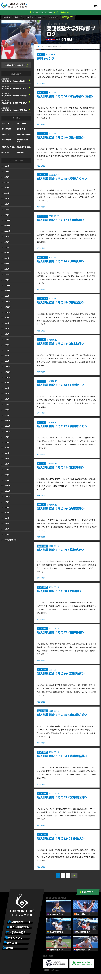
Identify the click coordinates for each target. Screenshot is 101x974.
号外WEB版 (10, 942)
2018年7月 (5, 394)
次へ (74, 875)
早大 (53, 17)
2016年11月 (6, 491)
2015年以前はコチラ (9, 540)
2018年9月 (5, 383)
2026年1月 (5, 172)
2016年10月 (6, 497)
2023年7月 (5, 247)
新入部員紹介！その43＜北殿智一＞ (61, 385)
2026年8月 (5, 166)
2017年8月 (5, 442)
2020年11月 (6, 291)
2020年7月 (5, 296)
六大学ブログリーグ (19, 922)
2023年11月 (6, 226)
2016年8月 (5, 507)
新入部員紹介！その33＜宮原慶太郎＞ (62, 797)
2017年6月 (5, 453)
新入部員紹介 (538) (24, 147)
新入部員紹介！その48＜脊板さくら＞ (62, 179)
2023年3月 (5, 269)
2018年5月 (5, 404)
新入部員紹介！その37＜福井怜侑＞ (61, 632)
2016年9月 (5, 502)
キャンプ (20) (6, 129)
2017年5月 (5, 459)
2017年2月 (5, 475)
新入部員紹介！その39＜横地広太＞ (61, 550)
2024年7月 (5, 199)
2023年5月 (5, 258)
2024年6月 (5, 204)
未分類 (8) (5, 152)
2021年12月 (6, 285)
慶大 (67, 17)
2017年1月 (5, 480)
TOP (37, 46)
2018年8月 (5, 388)
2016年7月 (5, 513)
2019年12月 (6, 302)
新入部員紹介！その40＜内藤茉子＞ (61, 508)
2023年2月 (5, 274)
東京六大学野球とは (18, 927)
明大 (6, 17)
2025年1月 (5, 188)
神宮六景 (8, 948)
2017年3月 (5, 469)
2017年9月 (5, 437)
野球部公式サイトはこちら (15, 65)
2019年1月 (5, 361)
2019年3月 (5, 350)
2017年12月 (6, 421)
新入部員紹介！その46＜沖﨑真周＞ (61, 261)
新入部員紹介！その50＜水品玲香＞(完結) (65, 96)
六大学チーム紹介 (16, 932)
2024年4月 (5, 209)
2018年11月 (6, 372)
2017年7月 (5, 448)
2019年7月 (5, 329)
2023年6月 (5, 253)
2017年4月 (5, 464)
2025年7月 (5, 182)
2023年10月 (6, 231)
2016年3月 (5, 534)
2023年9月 (5, 237)
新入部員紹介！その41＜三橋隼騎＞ (61, 467)
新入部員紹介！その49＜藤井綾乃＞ (61, 137)
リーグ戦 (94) (6, 140)
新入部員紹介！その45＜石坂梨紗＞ (61, 302)
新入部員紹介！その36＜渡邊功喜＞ (61, 673)
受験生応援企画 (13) (22, 141)
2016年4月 (5, 529)
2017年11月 (6, 426)
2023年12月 (6, 220)
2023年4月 (5, 264)
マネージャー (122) (24, 134)
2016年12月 (6, 486)
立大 (41, 17)
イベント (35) (21, 123)
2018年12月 (6, 367)
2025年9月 (5, 177)
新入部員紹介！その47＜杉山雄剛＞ (61, 220)
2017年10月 (6, 432)
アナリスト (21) (7, 123)
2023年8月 (5, 242)
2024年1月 (5, 215)
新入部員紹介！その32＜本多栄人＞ (61, 838)
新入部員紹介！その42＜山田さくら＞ (62, 426)
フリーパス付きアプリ (42, 12)
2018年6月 (5, 399)
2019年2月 (5, 356)
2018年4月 (5, 410)
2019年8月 (5, 323)
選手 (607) (20, 152)
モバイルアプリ (14, 937)
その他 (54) (21, 129)
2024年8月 (5, 193)
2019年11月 (6, 307)
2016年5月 (5, 524)
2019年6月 (5, 334)
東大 (29, 17)
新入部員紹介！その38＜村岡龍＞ (59, 591)
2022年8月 (5, 280)
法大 (18, 17)
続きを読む (41, 83)
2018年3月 (5, 415)
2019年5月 (5, 339)
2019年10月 (6, 312)
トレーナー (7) (6, 134)
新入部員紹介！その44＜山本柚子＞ (61, 344)
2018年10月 (6, 377)
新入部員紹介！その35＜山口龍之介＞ (62, 715)
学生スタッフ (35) (8, 147)
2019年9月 (5, 318)
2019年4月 (5, 345)
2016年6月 (5, 518)
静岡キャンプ (46, 58)
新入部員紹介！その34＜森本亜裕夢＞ (62, 756)
